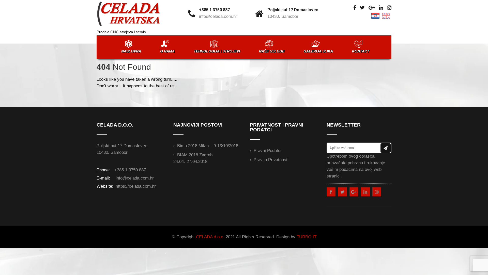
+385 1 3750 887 (214, 9)
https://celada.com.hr (135, 186)
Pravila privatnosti (271, 159)
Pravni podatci (267, 150)
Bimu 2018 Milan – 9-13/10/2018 (207, 145)
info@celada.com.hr (218, 16)
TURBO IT (306, 237)
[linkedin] (381, 7)
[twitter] (362, 7)
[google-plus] (372, 7)
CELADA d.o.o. (210, 237)
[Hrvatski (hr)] (375, 15)
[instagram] (389, 7)
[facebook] (354, 7)
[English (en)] (386, 15)
